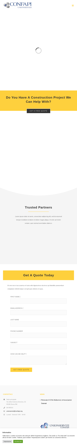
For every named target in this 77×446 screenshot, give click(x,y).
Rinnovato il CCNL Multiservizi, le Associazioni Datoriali (56, 401)
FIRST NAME (15, 297)
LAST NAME (14, 320)
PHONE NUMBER (16, 331)
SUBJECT (13, 342)
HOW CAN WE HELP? (18, 354)
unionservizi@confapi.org (14, 411)
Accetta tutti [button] (18, 441)
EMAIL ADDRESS (16, 308)
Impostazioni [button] (7, 441)
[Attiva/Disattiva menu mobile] (73, 5)
